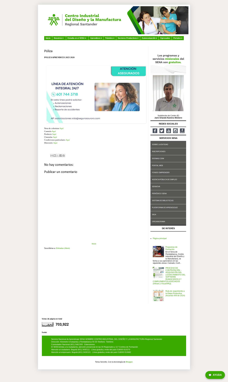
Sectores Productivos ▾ (128, 38)
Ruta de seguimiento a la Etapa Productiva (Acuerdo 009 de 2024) (175, 293)
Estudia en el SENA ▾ (77, 38)
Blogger (129, 362)
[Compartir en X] (57, 155)
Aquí (61, 128)
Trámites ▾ (109, 38)
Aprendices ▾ (96, 38)
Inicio (48, 38)
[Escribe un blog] (54, 155)
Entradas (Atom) (63, 248)
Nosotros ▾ (58, 38)
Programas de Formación (171, 248)
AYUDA (215, 375)
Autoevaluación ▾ (149, 38)
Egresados (165, 38)
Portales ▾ (177, 38)
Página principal (160, 238)
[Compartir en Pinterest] (63, 155)
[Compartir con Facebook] (60, 155)
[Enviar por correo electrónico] (51, 155)
